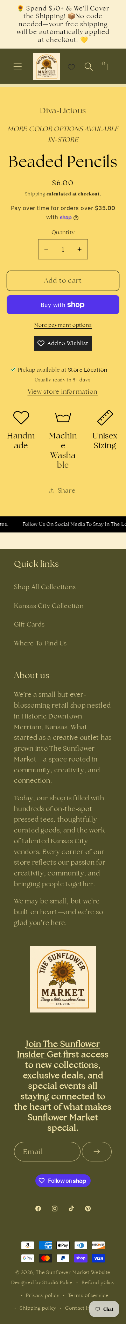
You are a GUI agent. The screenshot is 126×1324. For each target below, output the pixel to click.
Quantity (63, 232)
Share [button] (67, 490)
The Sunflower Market (63, 1272)
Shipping (35, 194)
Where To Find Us (40, 643)
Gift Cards (29, 624)
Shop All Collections (45, 587)
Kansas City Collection (49, 606)
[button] (17, 66)
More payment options (63, 325)
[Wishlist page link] (71, 66)
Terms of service (88, 1295)
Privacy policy (42, 1295)
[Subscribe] (97, 1151)
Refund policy (98, 1282)
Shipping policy (38, 1308)
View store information (63, 391)
